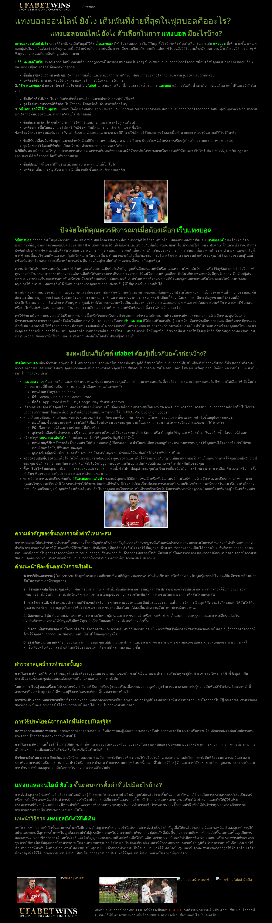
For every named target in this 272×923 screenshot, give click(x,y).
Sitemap (89, 7)
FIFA (129, 412)
